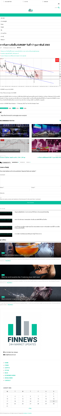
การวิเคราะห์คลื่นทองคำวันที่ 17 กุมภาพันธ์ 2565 (49, 157)
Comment (2, 175)
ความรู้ (2, 36)
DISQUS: (28, 162)
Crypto (2, 27)
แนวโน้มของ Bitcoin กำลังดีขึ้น (10, 150)
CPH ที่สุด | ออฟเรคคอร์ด (40, 150)
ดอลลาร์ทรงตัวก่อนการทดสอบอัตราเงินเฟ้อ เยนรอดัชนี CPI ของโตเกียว (31, 219)
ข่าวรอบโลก (3, 33)
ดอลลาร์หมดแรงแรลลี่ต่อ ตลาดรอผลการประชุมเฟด (13, 55)
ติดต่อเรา (3, 39)
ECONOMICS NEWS (10, 375)
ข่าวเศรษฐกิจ (4, 21)
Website (2, 193)
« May (29, 408)
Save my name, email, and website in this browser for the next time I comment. (20, 199)
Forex (2, 24)
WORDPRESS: (15, 162)
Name (2, 187)
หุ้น (1, 30)
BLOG (6, 373)
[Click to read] (14, 130)
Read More (8, 260)
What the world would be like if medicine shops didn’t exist (20, 277)
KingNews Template (28, 413)
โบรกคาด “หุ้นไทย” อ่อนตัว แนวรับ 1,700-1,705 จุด (12, 157)
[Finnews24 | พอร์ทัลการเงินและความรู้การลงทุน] (30, 11)
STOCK (7, 370)
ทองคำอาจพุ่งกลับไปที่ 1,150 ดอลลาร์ (10, 53)
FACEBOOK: (22, 162)
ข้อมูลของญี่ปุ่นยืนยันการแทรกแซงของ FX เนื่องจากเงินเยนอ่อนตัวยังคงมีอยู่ (32, 212)
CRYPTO (7, 368)
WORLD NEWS (9, 378)
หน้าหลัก (3, 18)
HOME (6, 362)
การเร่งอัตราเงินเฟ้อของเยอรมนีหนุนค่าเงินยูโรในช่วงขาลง (28, 233)
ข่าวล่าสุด (2, 208)
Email (33, 187)
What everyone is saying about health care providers (18, 299)
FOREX (7, 365)
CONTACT (8, 380)
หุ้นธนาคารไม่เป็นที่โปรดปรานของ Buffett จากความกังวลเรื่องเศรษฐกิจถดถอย (20, 51)
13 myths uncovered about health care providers (17, 255)
